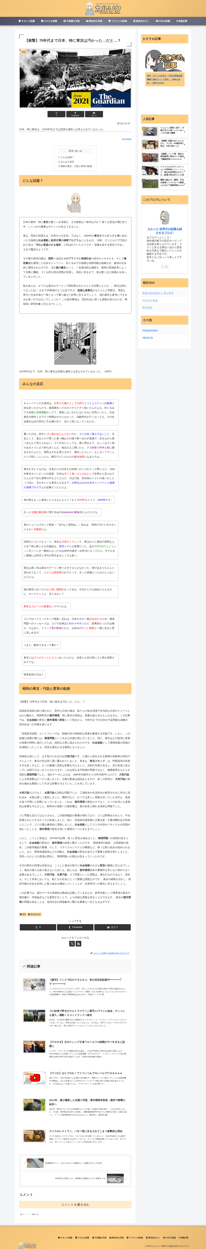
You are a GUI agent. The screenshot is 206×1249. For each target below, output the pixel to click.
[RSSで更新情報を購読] (78, 943)
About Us (148, 337)
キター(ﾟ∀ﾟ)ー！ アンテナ (158, 293)
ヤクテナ (148, 307)
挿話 (24, 914)
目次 (71, 150)
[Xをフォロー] (72, 943)
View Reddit (126, 139)
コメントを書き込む (75, 1204)
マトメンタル (150, 300)
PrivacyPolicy (150, 330)
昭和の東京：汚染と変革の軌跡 (76, 166)
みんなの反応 (67, 161)
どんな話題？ (67, 157)
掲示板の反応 (36, 914)
